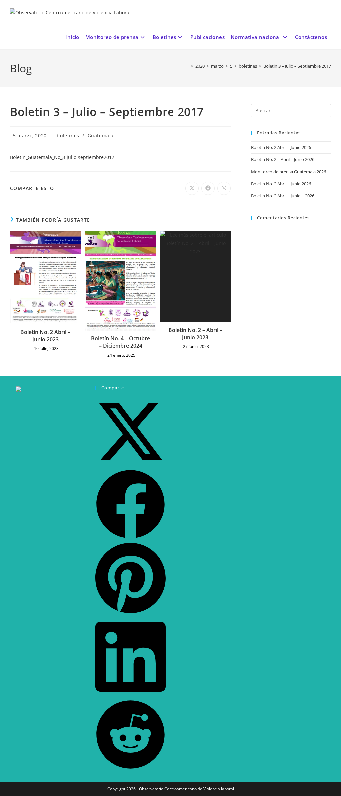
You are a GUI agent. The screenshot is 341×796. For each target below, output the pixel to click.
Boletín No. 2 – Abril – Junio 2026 (282, 159)
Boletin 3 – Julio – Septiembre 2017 (297, 66)
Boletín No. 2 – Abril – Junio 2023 (195, 333)
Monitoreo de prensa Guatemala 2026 (288, 172)
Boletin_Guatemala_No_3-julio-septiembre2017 (62, 157)
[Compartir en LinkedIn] (130, 695)
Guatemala (101, 136)
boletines (68, 136)
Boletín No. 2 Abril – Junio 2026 (281, 147)
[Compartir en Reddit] (130, 768)
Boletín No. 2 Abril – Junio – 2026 (282, 196)
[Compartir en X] (130, 465)
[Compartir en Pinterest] (130, 612)
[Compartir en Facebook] (130, 537)
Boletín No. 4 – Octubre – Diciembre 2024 (120, 342)
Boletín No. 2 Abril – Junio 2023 (45, 335)
